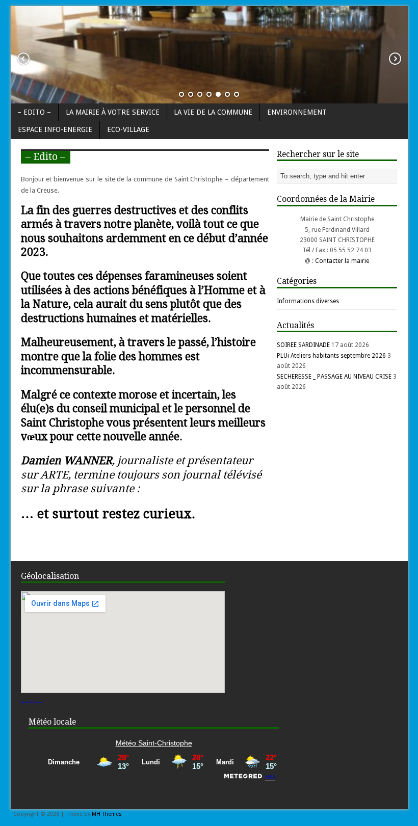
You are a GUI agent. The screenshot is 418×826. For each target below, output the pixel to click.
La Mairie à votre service (113, 112)
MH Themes (107, 814)
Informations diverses (308, 301)
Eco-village (128, 129)
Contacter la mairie (342, 260)
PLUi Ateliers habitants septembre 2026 (331, 355)
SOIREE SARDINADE (303, 345)
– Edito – (34, 112)
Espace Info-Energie (55, 129)
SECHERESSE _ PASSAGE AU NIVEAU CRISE (334, 376)
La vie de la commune (213, 112)
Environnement (297, 112)
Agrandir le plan (31, 702)
